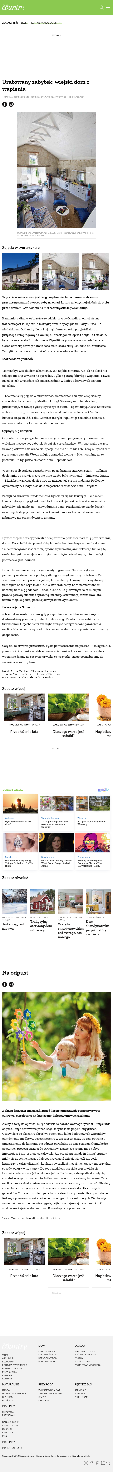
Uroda (6, 1390)
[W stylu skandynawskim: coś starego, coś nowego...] (70, 901)
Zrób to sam (81, 1397)
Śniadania (8, 1411)
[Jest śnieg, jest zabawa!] (14, 901)
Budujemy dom (46, 1361)
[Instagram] (85, 1462)
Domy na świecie (39, 917)
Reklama (7, 1375)
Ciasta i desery (10, 1425)
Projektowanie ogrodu (88, 1365)
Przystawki (8, 1415)
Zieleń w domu (83, 1361)
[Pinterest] (97, 1462)
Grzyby (42, 1397)
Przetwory (8, 1432)
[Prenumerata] (102, 1462)
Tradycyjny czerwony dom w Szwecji (41, 925)
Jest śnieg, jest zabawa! (13, 926)
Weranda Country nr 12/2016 (14, 918)
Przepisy (8, 1441)
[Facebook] (91, 1462)
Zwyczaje (80, 1393)
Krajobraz (44, 1400)
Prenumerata (12, 1448)
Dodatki (7, 1429)
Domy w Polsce (46, 1351)
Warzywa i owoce (85, 1351)
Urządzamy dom (47, 1358)
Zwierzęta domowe (49, 1390)
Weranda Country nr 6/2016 (70, 918)
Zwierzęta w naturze (50, 1393)
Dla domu (7, 1397)
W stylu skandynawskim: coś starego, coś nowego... (71, 930)
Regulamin (8, 1361)
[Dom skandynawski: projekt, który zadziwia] (98, 901)
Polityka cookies (12, 1368)
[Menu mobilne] (108, 7)
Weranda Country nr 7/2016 (24, 725)
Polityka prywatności (15, 1365)
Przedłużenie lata (24, 731)
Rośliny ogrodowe (85, 1355)
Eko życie (7, 1400)
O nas (5, 1355)
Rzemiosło (80, 1390)
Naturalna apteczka (14, 1393)
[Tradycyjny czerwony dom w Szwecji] (42, 901)
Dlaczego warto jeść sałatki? (68, 733)
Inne (4, 1436)
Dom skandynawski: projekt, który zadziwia (97, 927)
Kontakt (7, 1379)
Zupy (5, 1418)
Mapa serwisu (9, 1372)
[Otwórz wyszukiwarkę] (101, 7)
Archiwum (8, 1358)
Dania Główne (10, 1422)
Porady (79, 1358)
